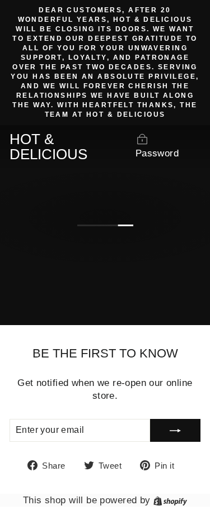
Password (157, 153)
